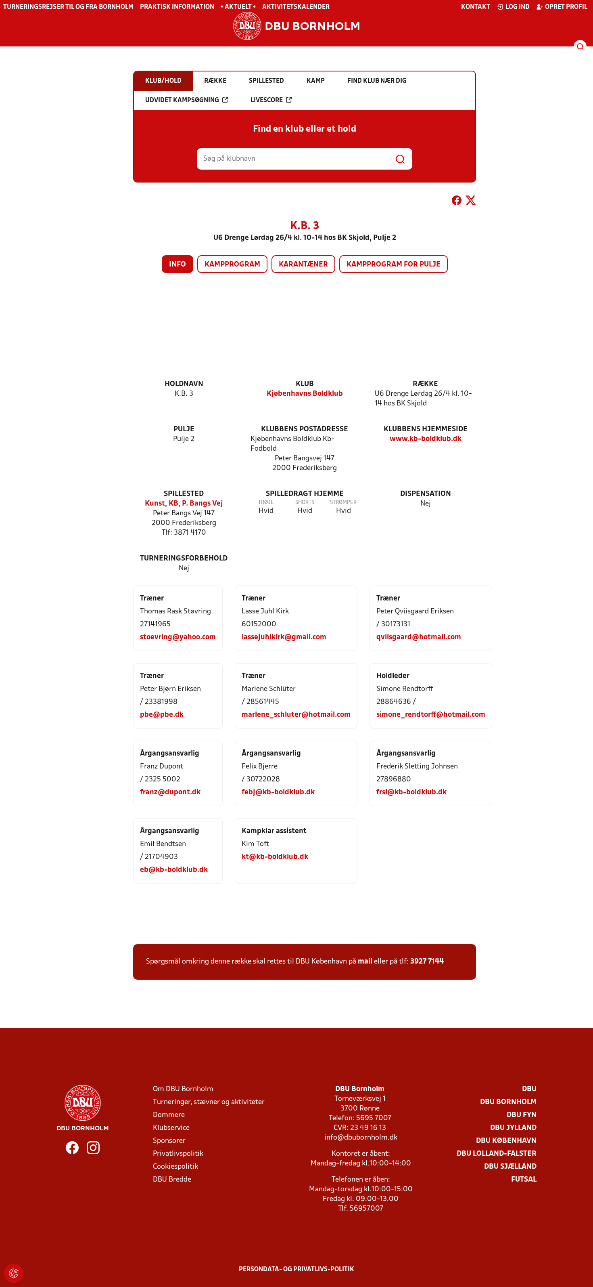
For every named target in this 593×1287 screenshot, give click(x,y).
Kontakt (475, 7)
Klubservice (171, 1128)
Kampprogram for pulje (394, 264)
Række (425, 384)
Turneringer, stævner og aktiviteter (209, 1102)
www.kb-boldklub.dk (425, 439)
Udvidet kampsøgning (182, 100)
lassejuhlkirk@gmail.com (284, 637)
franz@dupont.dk (170, 792)
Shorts (304, 502)
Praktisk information (177, 7)
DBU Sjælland (510, 1166)
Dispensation (425, 494)
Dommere (169, 1115)
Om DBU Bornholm (183, 1089)
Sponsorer (169, 1141)
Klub (305, 384)
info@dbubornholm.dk (360, 1137)
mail (365, 961)
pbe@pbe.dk (162, 715)
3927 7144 (427, 961)
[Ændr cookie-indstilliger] (13, 1273)
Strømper (343, 502)
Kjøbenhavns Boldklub (305, 394)
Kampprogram (232, 264)
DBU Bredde (172, 1179)
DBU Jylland (513, 1128)
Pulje (183, 429)
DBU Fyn (522, 1115)
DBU (529, 1089)
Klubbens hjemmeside (426, 429)
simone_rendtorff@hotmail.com (430, 715)
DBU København (506, 1141)
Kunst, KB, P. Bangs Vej (184, 503)
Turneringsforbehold (184, 558)
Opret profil (566, 7)
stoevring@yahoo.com (178, 637)
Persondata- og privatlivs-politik (296, 1269)
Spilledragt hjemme (305, 494)
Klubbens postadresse (304, 429)
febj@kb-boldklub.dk (278, 792)
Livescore (267, 100)
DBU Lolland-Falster (497, 1154)
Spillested (184, 494)
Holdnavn (184, 384)
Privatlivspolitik (178, 1154)
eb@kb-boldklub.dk (174, 870)
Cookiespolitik (175, 1166)
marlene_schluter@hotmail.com (296, 715)
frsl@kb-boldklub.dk (411, 792)
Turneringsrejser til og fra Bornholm (68, 7)
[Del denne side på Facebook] (456, 201)
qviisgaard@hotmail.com (418, 637)
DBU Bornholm (508, 1102)
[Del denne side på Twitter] (471, 201)
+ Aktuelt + (238, 7)
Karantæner (303, 264)
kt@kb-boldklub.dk (275, 857)
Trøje (266, 502)
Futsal (524, 1179)
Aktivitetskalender (296, 7)
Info (177, 264)
